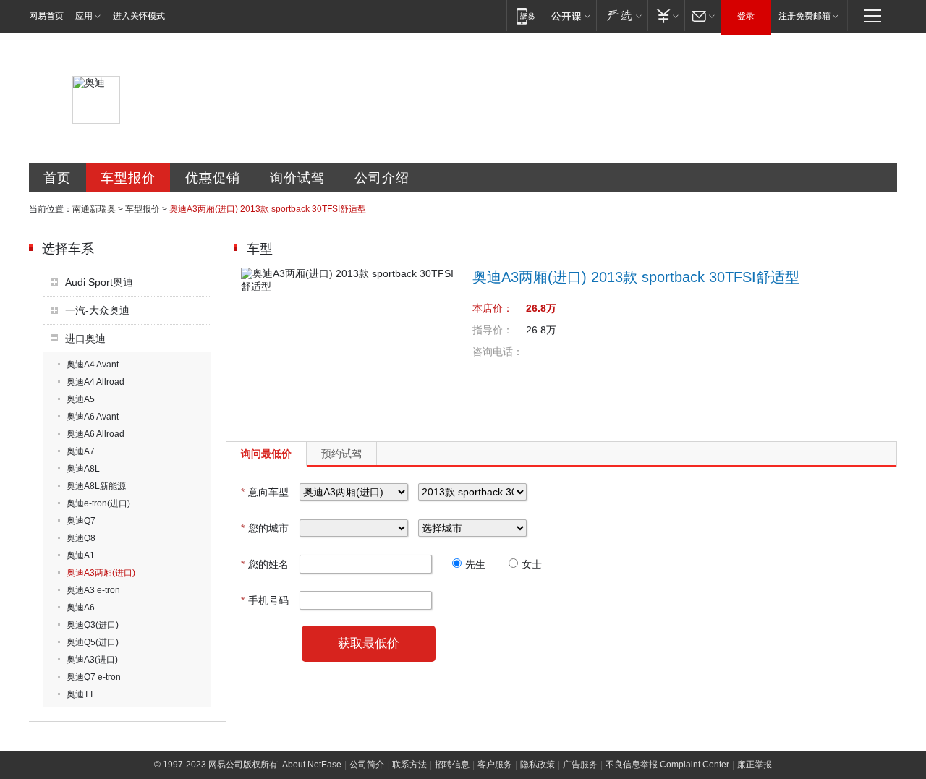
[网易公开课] (570, 15)
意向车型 (265, 492)
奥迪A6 (81, 608)
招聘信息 (452, 764)
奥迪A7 (81, 451)
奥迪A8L (83, 469)
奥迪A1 (81, 555)
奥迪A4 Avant (93, 364)
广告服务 (580, 764)
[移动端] (525, 15)
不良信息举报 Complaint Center (667, 764)
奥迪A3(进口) (92, 660)
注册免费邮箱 (804, 16)
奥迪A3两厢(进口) (101, 573)
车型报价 (128, 178)
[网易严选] (621, 15)
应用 (84, 16)
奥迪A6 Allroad (95, 434)
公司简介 (366, 764)
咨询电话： (497, 351)
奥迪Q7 (81, 521)
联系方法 (409, 764)
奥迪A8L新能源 (96, 486)
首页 (57, 178)
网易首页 (46, 16)
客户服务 (494, 764)
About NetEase (311, 764)
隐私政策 (537, 764)
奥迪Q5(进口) (93, 642)
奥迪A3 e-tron (93, 590)
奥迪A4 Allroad (95, 382)
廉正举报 (754, 764)
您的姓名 (265, 564)
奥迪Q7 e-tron (94, 677)
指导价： (492, 330)
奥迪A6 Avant (93, 417)
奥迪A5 (81, 399)
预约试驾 (341, 453)
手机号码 (265, 600)
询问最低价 (266, 453)
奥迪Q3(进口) (93, 625)
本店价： (492, 308)
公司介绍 (381, 178)
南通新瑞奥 (94, 209)
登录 (746, 16)
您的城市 (265, 528)
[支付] (665, 15)
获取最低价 (368, 643)
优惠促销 (212, 178)
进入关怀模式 (139, 16)
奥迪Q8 (81, 538)
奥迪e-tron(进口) (98, 503)
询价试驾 (297, 178)
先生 (475, 564)
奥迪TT (80, 694)
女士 (532, 564)
